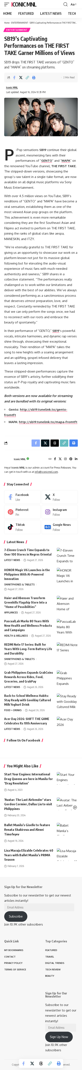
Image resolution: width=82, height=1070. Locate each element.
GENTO (46, 161)
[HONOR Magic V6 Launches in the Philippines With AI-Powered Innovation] (67, 576)
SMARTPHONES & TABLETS (19, 584)
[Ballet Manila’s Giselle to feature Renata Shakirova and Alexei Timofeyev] (67, 829)
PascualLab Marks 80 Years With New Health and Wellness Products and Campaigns (28, 625)
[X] (60, 459)
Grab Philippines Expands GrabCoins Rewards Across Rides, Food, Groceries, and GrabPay (28, 677)
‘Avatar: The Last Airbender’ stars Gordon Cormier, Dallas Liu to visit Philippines (28, 804)
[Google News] (60, 527)
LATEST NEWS (12, 560)
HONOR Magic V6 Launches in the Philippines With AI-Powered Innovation (27, 574)
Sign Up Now (59, 1037)
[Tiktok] (22, 527)
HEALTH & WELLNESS (16, 635)
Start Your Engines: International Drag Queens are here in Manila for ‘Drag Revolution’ (28, 778)
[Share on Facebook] (14, 77)
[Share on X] (21, 77)
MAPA (66, 161)
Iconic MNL (23, 4)
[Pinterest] (71, 459)
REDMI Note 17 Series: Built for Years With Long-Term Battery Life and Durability (28, 649)
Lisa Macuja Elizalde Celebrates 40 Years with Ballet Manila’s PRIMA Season (28, 855)
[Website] (50, 459)
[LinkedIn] (76, 459)
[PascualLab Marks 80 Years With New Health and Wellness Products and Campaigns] (67, 627)
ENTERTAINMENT (19, 22)
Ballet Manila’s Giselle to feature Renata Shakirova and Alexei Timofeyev (27, 829)
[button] (7, 4)
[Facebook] (55, 459)
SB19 (55, 331)
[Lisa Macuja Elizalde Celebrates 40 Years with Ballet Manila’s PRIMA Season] (67, 854)
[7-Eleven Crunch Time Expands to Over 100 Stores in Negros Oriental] (67, 556)
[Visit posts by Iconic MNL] (8, 459)
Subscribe (16, 916)
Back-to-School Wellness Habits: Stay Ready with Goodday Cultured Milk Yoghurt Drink (27, 700)
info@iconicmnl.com (46, 471)
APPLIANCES (11, 612)
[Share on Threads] (41, 1063)
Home (6, 22)
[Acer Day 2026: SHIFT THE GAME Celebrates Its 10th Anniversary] (67, 724)
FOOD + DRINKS (13, 710)
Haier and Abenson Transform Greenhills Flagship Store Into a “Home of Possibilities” (25, 602)
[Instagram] (65, 459)
